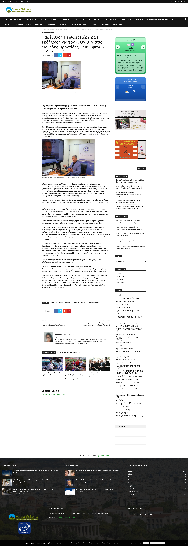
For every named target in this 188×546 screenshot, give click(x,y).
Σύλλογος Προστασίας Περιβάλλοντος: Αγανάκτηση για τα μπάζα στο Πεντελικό (96, 324)
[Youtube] (184, 1)
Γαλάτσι (43, 19)
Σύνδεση (119, 273)
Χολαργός (38, 24)
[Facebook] (171, 1)
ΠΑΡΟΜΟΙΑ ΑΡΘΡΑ (49, 352)
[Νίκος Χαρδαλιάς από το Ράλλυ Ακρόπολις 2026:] (52, 364)
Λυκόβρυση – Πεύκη (81, 19)
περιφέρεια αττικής (94, 302)
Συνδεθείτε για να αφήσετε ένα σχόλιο (53, 394)
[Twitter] (181, 1)
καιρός (129, 407)
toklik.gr (121, 301)
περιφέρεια (84, 302)
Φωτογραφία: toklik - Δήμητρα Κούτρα (130, 396)
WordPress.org (120, 282)
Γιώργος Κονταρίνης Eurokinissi (126, 323)
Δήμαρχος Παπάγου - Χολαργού (126, 334)
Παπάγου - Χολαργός (122, 389)
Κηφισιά (66, 19)
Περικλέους (120, 392)
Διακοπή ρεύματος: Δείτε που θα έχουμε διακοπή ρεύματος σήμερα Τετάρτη (55, 324)
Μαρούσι (97, 19)
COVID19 (52, 302)
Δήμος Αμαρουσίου (124, 342)
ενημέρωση (120, 406)
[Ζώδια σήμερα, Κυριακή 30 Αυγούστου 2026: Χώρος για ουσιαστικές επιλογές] (7, 473)
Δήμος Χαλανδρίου (126, 360)
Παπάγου (133, 386)
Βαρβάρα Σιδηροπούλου (51, 51)
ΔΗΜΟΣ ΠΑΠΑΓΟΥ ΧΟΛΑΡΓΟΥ (129, 330)
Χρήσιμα (105, 24)
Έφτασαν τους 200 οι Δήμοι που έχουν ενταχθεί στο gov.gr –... (97, 489)
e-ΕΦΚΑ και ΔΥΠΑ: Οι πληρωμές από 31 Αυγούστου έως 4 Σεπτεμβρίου (128, 201)
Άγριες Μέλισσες (122, 304)
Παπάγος (138, 19)
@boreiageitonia (106, 456)
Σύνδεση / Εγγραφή (26, 1)
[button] (185, 19)
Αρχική (44, 30)
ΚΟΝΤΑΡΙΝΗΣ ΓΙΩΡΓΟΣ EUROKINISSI (130, 372)
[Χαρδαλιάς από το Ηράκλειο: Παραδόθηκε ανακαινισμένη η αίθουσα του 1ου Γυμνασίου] (99, 364)
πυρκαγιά (140, 416)
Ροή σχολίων (120, 279)
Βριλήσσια (30, 19)
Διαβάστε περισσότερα (157, 543)
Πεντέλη (7, 24)
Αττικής (88, 116)
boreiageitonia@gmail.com (66, 517)
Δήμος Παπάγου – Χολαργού (128, 353)
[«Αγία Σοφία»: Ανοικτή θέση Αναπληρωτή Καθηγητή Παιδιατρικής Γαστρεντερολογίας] (7, 482)
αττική (137, 404)
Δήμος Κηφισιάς (124, 349)
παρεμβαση (76, 302)
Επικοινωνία (117, 24)
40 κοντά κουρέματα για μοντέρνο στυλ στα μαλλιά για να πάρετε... (98, 470)
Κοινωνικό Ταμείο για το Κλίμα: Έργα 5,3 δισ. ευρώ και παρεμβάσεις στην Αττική (130, 207)
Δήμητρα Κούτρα (127, 338)
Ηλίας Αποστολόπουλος (128, 367)
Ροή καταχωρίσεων (122, 276)
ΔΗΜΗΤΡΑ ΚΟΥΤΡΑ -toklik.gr (128, 326)
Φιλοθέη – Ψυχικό (22, 24)
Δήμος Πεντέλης (122, 357)
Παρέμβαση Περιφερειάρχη (51, 113)
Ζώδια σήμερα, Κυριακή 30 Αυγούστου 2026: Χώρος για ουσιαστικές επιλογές (130, 181)
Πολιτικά (51, 32)
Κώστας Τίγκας (121, 379)
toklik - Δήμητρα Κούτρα (128, 298)
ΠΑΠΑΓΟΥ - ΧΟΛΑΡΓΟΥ (133, 382)
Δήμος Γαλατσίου (121, 345)
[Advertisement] (76, 97)
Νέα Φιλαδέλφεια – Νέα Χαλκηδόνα (160, 19)
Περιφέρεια (63, 24)
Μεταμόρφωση (111, 19)
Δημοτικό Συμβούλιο (124, 363)
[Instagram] (174, 1)
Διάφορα (94, 24)
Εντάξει (146, 543)
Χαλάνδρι (51, 24)
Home (5, 19)
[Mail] (178, 1)
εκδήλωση (67, 302)
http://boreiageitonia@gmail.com (62, 337)
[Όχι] (186, 543)
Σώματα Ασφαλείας (78, 24)
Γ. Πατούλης (59, 302)
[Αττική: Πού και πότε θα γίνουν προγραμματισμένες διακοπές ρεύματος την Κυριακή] (7, 491)
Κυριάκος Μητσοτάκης (136, 376)
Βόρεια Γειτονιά (129, 317)
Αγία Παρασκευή (16, 19)
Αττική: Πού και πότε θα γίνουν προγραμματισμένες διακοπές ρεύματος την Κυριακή (130, 194)
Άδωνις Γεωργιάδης (124, 307)
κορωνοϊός (123, 410)
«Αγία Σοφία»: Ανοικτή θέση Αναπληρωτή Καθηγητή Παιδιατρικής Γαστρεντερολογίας (129, 187)
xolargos (130, 301)
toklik (123, 295)
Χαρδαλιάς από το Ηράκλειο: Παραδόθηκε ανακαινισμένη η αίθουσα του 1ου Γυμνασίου (97, 375)
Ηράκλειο (54, 19)
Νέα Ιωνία (126, 19)
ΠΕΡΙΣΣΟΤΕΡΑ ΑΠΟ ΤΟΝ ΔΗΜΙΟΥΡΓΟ (68, 352)
